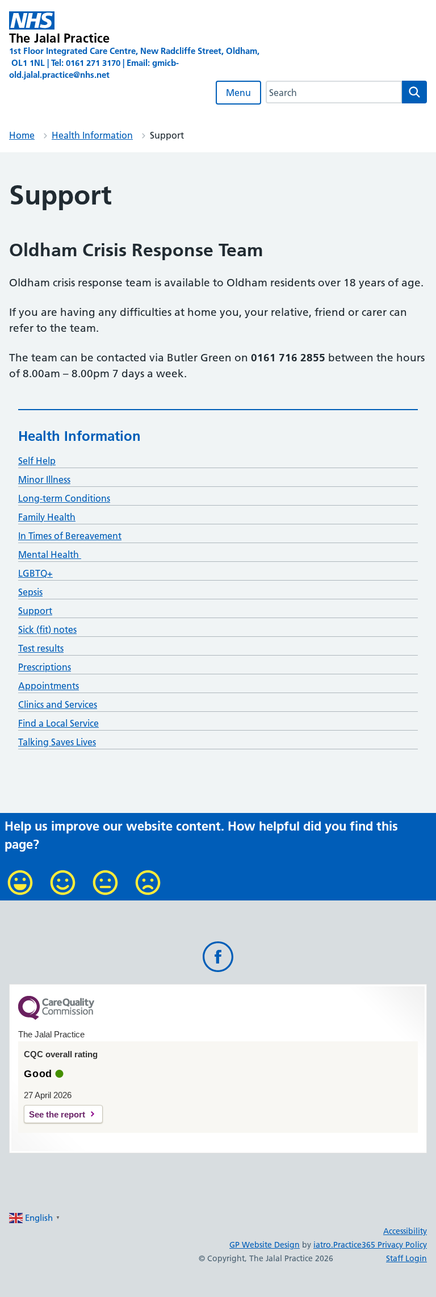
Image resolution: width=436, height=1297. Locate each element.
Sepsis (30, 592)
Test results (41, 648)
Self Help (37, 460)
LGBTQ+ (35, 573)
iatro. (323, 1245)
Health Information (92, 135)
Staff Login (406, 1258)
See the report (57, 1114)
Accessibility (405, 1231)
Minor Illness (44, 479)
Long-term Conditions (64, 498)
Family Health (47, 517)
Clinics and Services (57, 704)
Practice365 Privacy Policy (380, 1245)
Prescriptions (44, 667)
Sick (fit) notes (47, 629)
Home (22, 135)
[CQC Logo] (56, 1016)
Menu (238, 92)
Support (35, 610)
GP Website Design (264, 1245)
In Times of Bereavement (69, 535)
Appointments (48, 685)
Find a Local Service (58, 723)
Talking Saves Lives (57, 742)
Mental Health (49, 554)
